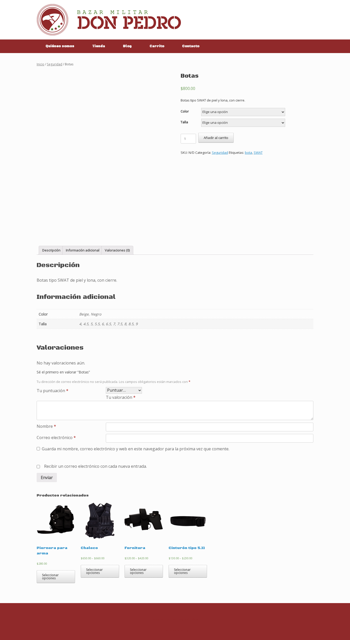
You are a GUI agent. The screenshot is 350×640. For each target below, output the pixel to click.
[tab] (51, 250)
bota (248, 152)
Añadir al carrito (216, 137)
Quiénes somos (60, 46)
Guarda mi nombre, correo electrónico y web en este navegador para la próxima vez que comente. (135, 449)
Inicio (40, 64)
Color (185, 111)
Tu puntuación (52, 390)
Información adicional (82, 250)
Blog (127, 46)
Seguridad (54, 64)
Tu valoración (121, 397)
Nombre (46, 426)
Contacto (190, 46)
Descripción (51, 250)
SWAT (258, 152)
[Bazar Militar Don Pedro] (109, 20)
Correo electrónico (56, 437)
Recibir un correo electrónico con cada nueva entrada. (95, 466)
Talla (184, 122)
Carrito (157, 46)
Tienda (98, 46)
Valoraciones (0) (117, 250)
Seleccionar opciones (50, 576)
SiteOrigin (184, 630)
